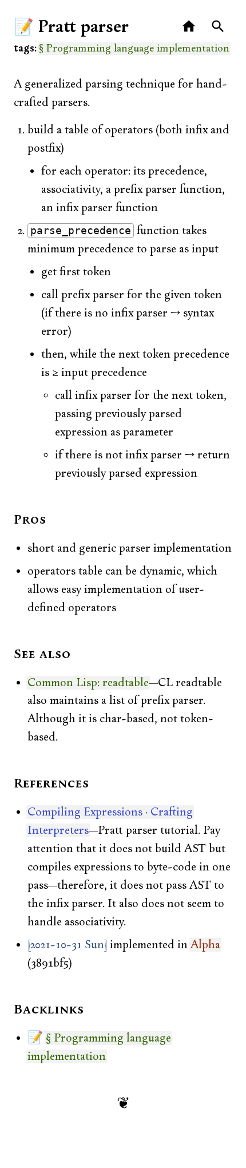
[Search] (218, 26)
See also (42, 654)
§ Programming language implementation (134, 48)
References (51, 784)
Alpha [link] (205, 945)
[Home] (189, 26)
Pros (30, 520)
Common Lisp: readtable (88, 683)
